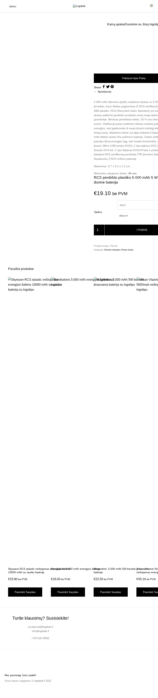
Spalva (98, 212)
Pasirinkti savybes (25, 592)
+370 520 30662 (40, 638)
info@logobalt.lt (40, 631)
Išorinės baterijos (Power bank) (119, 250)
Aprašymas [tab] (104, 91)
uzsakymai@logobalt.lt (40, 626)
